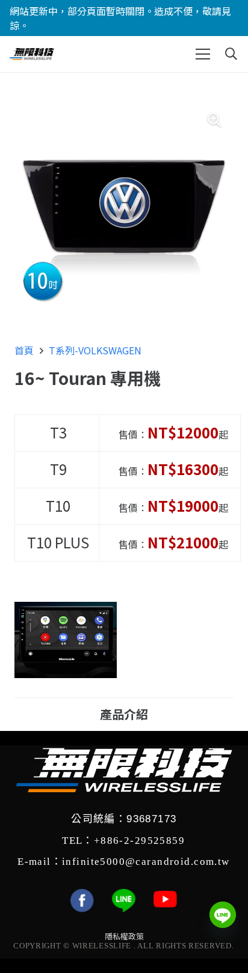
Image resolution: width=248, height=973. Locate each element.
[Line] (222, 915)
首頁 (24, 350)
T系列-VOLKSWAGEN (95, 350)
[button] (203, 54)
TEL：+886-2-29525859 (123, 841)
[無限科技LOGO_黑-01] (32, 54)
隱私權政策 (124, 936)
